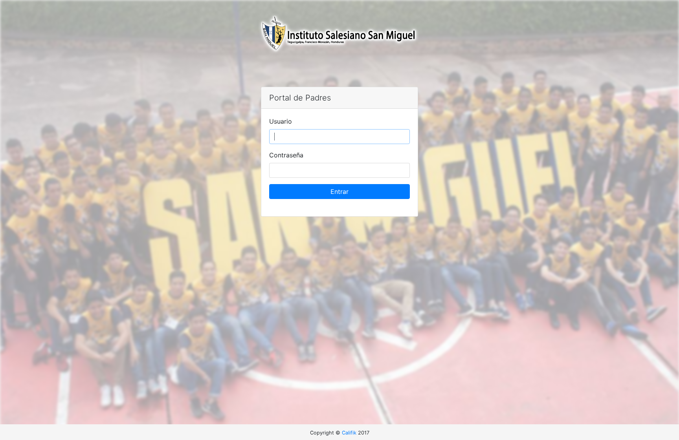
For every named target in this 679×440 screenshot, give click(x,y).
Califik (349, 433)
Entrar (339, 191)
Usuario (280, 121)
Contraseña (286, 155)
